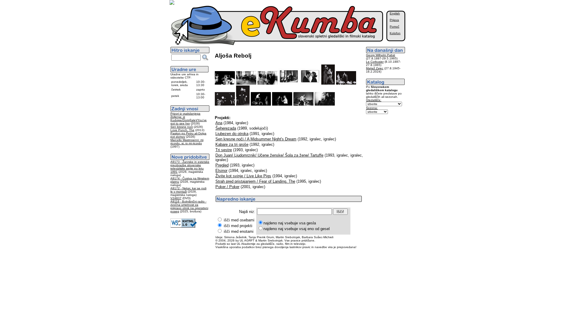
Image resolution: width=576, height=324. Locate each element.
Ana (218, 123)
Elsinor (221, 170)
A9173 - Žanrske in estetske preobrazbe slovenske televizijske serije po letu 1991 (189, 166)
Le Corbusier (375, 61)
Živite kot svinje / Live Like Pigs (243, 176)
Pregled (222, 165)
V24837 (176, 198)
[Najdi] (205, 57)
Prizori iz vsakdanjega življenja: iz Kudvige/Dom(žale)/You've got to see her (188, 118)
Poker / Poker (227, 186)
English (395, 13)
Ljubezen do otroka (231, 133)
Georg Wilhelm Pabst (380, 55)
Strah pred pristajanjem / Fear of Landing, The (255, 181)
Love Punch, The (182, 130)
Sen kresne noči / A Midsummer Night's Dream (255, 139)
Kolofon (395, 33)
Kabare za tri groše (231, 144)
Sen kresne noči (181, 126)
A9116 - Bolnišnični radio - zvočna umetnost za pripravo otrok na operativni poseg (189, 206)
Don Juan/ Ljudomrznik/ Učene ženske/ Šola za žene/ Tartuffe (269, 155)
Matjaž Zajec (374, 68)
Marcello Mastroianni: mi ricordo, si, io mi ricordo (186, 141)
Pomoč (394, 26)
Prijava (394, 20)
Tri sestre (223, 150)
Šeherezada (225, 128)
